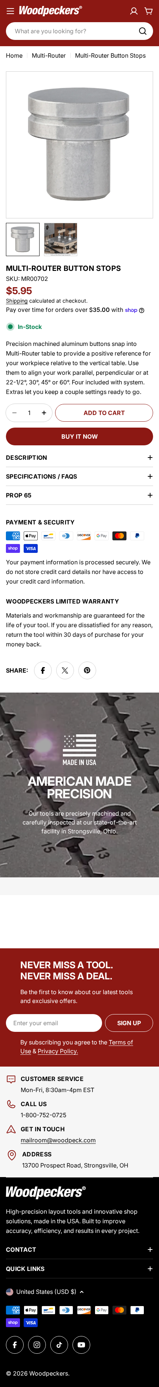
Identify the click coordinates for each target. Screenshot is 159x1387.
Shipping (17, 301)
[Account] (133, 11)
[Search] (142, 31)
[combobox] (79, 31)
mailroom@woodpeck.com (58, 1140)
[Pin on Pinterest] (87, 670)
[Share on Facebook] (43, 670)
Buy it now (79, 436)
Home (14, 55)
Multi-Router (49, 55)
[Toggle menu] (10, 11)
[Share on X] (65, 670)
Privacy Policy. (58, 1051)
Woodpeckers (48, 1373)
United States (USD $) (46, 1291)
